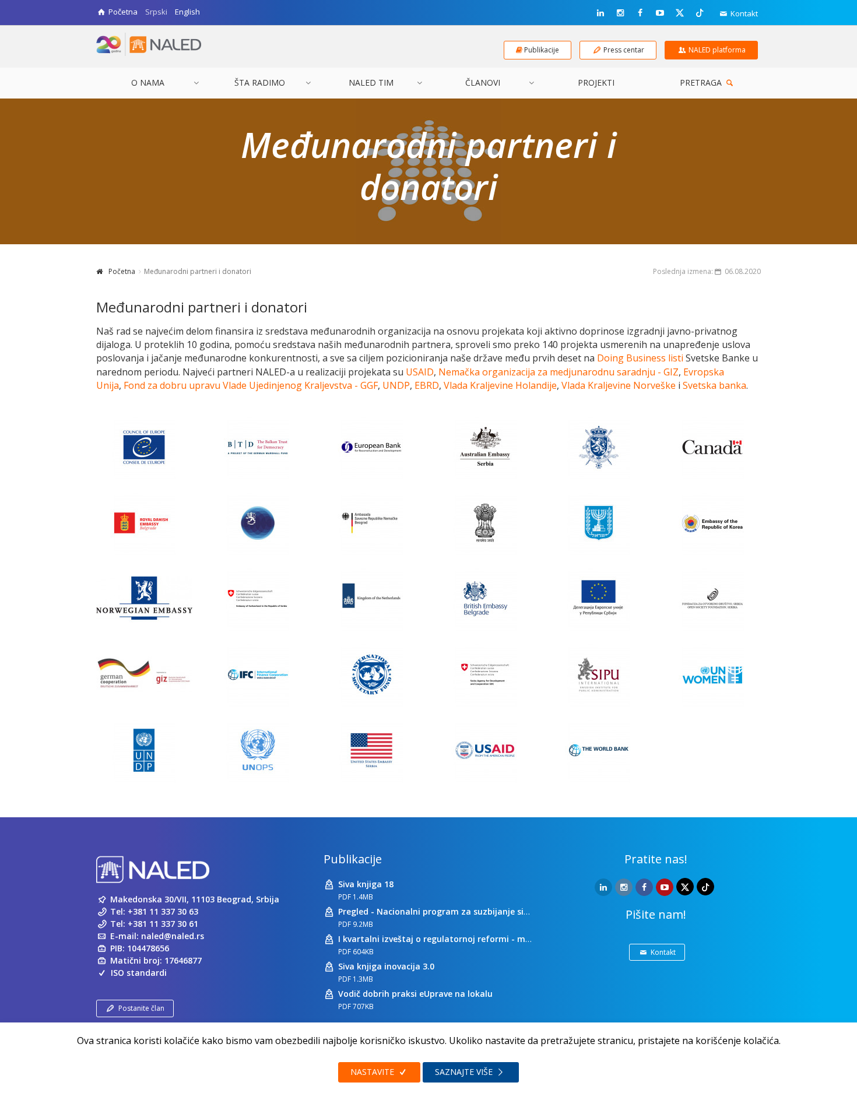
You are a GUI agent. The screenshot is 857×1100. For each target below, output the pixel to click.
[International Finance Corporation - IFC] (258, 674)
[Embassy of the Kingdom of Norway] (144, 599)
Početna (121, 271)
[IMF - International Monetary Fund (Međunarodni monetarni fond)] (372, 674)
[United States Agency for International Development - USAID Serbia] (485, 750)
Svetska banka (714, 385)
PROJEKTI (596, 82)
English (187, 11)
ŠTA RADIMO (259, 82)
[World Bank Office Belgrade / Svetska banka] (599, 750)
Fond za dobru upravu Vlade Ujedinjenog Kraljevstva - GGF (251, 385)
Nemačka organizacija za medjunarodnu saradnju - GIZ (558, 372)
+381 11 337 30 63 (163, 911)
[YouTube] (660, 13)
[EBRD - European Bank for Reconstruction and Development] (372, 447)
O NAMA (147, 82)
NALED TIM (371, 82)
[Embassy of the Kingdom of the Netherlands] (372, 599)
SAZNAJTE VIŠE (465, 1071)
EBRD (427, 385)
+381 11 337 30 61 (163, 923)
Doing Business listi (640, 358)
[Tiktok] (699, 12)
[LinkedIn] (600, 13)
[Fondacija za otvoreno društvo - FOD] (713, 599)
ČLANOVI (482, 82)
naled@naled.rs (172, 935)
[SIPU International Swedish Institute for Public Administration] (599, 674)
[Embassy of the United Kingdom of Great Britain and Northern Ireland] (485, 599)
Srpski (156, 11)
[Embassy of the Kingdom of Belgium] (599, 447)
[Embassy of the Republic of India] (485, 523)
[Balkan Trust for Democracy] (258, 447)
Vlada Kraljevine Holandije (500, 385)
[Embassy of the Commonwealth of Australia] (485, 447)
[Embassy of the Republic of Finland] (258, 523)
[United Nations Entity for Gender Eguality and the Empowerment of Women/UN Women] (713, 674)
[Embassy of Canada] (713, 447)
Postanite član (141, 1008)
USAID (420, 372)
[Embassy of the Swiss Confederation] (258, 599)
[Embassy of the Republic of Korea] (713, 523)
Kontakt (743, 13)
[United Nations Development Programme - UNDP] (144, 750)
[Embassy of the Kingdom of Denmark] (144, 523)
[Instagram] (620, 13)
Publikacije (353, 859)
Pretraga (702, 82)
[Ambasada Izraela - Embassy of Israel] (599, 523)
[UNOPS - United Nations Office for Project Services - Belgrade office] (258, 750)
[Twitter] (680, 12)
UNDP (396, 385)
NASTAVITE (373, 1071)
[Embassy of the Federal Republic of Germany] (372, 523)
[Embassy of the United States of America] (372, 750)
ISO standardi (139, 972)
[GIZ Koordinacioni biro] (144, 674)
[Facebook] (640, 13)
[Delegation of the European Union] (599, 599)
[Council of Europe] (144, 447)
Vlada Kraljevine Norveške (618, 385)
